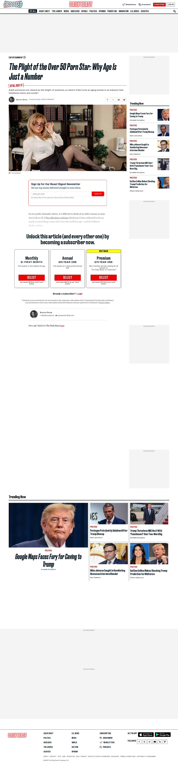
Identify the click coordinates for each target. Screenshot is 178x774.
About (46, 756)
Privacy (84, 756)
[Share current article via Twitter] (113, 99)
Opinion (102, 11)
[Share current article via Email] (118, 99)
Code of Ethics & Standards (99, 756)
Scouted (145, 11)
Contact (53, 756)
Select (31, 277)
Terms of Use (59, 197)
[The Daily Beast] (81, 4)
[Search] (174, 11)
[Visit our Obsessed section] (21, 4)
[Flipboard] (165, 742)
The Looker (57, 11)
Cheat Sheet (44, 11)
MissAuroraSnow (48, 315)
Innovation (123, 11)
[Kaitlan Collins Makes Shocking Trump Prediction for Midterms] (163, 188)
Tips (59, 756)
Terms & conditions (128, 756)
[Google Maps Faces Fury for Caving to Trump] (163, 120)
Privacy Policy (70, 197)
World (74, 743)
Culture (75, 747)
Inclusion (115, 756)
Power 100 (112, 11)
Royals (84, 11)
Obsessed (75, 11)
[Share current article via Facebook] (107, 99)
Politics (93, 11)
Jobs (64, 756)
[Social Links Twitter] (144, 742)
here (62, 325)
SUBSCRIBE (159, 4)
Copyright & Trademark (146, 756)
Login (79, 294)
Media (66, 11)
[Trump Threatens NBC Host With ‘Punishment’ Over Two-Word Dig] (163, 169)
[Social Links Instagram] (150, 742)
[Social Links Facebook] (139, 742)
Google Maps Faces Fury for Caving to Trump (48, 560)
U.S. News (134, 11)
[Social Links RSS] (160, 742)
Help (78, 756)
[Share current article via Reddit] (124, 99)
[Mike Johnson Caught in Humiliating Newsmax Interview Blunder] (163, 151)
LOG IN (171, 4)
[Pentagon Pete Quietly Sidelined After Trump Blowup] (163, 135)
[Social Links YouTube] (155, 742)
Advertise (71, 756)
